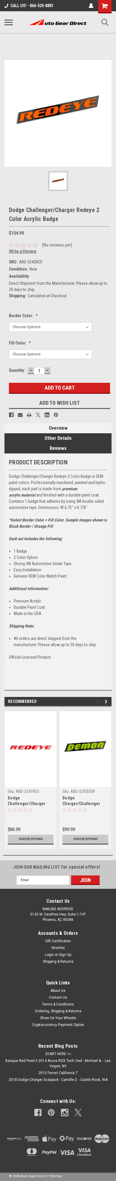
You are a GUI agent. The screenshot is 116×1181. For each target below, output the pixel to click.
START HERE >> (58, 1054)
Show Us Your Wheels (58, 1018)
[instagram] (64, 1112)
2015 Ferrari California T (58, 1073)
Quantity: (17, 370)
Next (107, 701)
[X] (38, 414)
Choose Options (31, 839)
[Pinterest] (56, 414)
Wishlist (58, 948)
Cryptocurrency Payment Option (58, 1025)
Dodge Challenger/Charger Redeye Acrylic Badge (28, 801)
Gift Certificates (58, 941)
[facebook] (38, 1112)
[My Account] (91, 5)
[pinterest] (51, 1112)
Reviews (58, 448)
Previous (98, 701)
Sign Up (65, 955)
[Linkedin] (47, 414)
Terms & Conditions (58, 1004)
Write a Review (23, 251)
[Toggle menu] (8, 22)
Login (49, 955)
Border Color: (23, 315)
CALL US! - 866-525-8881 (32, 5)
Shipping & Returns (58, 961)
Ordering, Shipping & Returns (58, 1011)
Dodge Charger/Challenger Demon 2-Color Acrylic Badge (83, 801)
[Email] (20, 414)
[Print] (29, 414)
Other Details (58, 438)
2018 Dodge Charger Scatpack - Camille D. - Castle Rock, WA (58, 1080)
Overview (58, 428)
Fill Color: (20, 343)
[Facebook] (11, 414)
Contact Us (58, 997)
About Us (58, 991)
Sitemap (55, 1176)
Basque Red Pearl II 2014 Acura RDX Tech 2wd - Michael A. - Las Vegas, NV (58, 1063)
